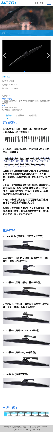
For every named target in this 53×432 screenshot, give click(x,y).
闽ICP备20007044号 (33, 430)
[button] (24, 71)
